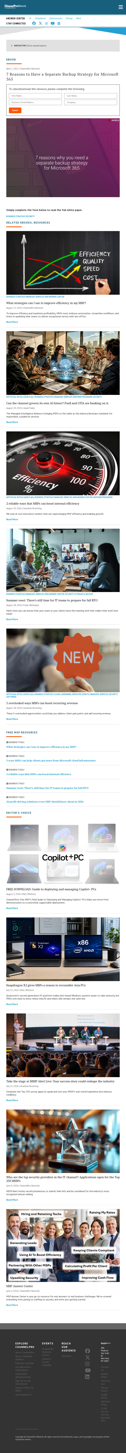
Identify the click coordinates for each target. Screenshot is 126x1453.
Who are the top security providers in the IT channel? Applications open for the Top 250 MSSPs (63, 1179)
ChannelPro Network (30, 68)
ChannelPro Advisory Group (23, 1375)
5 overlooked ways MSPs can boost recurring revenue (42, 703)
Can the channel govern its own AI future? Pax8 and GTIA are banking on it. (57, 403)
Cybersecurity (55, 18)
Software (11, 697)
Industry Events (80, 694)
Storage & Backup (83, 594)
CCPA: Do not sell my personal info (105, 1414)
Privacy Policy (104, 1389)
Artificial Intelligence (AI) (20, 397)
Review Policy (104, 1375)
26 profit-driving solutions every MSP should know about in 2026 (44, 801)
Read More (12, 321)
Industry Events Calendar (46, 1361)
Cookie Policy (104, 1396)
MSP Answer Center (54, 296)
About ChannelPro (24, 1352)
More (78, 18)
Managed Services (35, 296)
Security (30, 216)
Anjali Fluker (29, 408)
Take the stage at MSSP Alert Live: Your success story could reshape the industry (60, 1081)
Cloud (57, 694)
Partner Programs (82, 397)
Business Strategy (15, 216)
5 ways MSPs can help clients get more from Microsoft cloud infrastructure (51, 760)
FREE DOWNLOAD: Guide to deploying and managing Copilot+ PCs (51, 889)
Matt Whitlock (29, 894)
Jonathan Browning (32, 508)
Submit (15, 110)
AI (30, 18)
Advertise (66, 1355)
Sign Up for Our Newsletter (23, 1382)
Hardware (66, 694)
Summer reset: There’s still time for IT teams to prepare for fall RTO (52, 600)
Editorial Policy (105, 1403)
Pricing (69, 18)
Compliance (40, 18)
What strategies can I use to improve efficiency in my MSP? (46, 303)
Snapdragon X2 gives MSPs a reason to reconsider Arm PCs (46, 985)
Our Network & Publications (23, 1368)
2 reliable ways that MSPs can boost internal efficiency (42, 503)
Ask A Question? (23, 1394)
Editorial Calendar (24, 1363)
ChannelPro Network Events (48, 1352)
